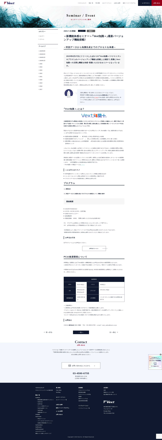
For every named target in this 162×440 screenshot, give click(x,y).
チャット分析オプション (43, 406)
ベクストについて (39, 387)
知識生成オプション (42, 412)
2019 (41, 83)
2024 (41, 67)
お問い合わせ (156, 3)
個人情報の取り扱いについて (110, 394)
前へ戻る (49, 332)
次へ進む (113, 332)
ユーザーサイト (146, 3)
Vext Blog (58, 392)
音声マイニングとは (83, 398)
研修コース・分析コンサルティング (43, 433)
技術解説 (80, 387)
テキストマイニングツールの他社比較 (44, 390)
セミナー (42, 36)
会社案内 (106, 387)
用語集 (80, 396)
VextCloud (40, 402)
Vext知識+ (37, 414)
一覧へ (80, 332)
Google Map (107, 411)
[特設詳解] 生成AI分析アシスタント (46, 399)
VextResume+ (38, 427)
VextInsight (40, 410)
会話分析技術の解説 (83, 400)
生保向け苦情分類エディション (45, 423)
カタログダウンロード (40, 431)
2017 (41, 89)
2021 (41, 76)
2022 (41, 73)
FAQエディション (42, 418)
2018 (41, 86)
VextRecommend (39, 429)
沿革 (105, 390)
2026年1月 (42, 60)
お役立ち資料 (59, 404)
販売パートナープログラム (62, 408)
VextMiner (37, 397)
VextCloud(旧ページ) (42, 408)
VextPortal (40, 404)
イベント (42, 39)
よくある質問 (59, 411)
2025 (41, 64)
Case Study (58, 390)
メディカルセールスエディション (45, 420)
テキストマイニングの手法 (84, 394)
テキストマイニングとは (84, 390)
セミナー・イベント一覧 (61, 399)
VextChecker (38, 416)
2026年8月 (42, 51)
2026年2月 (42, 57)
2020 (41, 80)
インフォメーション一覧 (84, 408)
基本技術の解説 (82, 392)
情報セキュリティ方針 (109, 392)
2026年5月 (42, 54)
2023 (41, 70)
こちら (96, 97)
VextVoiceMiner (39, 425)
